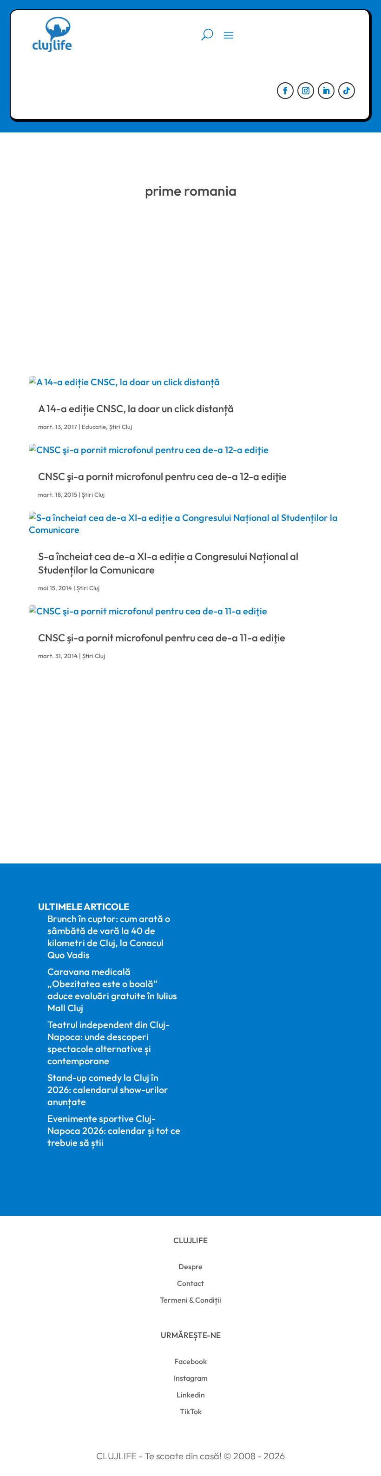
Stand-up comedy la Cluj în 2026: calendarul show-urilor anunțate (107, 1089)
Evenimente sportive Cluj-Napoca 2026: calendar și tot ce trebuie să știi (113, 1130)
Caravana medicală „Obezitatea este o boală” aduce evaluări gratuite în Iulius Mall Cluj (112, 990)
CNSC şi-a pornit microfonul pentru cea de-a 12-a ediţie (162, 476)
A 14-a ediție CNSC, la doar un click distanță (136, 408)
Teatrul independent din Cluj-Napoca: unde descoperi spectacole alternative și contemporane (108, 1043)
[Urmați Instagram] (305, 90)
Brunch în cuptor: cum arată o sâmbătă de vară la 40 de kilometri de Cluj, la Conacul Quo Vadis (108, 937)
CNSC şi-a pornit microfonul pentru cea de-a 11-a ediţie (161, 637)
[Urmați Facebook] (285, 90)
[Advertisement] (190, 283)
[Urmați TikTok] (346, 90)
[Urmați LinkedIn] (326, 90)
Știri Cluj (120, 426)
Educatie (94, 426)
